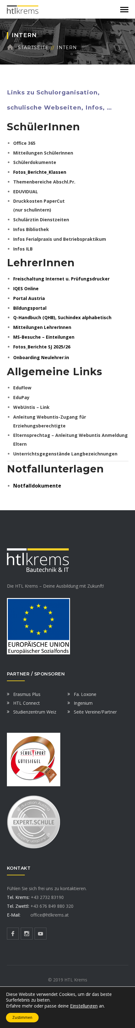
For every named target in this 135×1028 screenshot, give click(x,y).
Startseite (33, 47)
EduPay (21, 397)
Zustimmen (22, 1017)
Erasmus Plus (26, 694)
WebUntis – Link (31, 407)
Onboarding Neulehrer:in (41, 357)
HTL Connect (26, 703)
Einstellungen (84, 1005)
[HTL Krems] (22, 9)
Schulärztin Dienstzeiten (41, 220)
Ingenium (83, 703)
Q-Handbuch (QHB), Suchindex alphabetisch (62, 317)
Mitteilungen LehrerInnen (42, 327)
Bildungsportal (29, 308)
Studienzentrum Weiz (34, 712)
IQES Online (26, 288)
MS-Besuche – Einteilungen (43, 337)
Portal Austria (29, 298)
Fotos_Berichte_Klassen (39, 172)
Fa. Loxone (85, 694)
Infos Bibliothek (31, 229)
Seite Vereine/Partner (95, 712)
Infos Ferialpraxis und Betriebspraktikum (59, 239)
